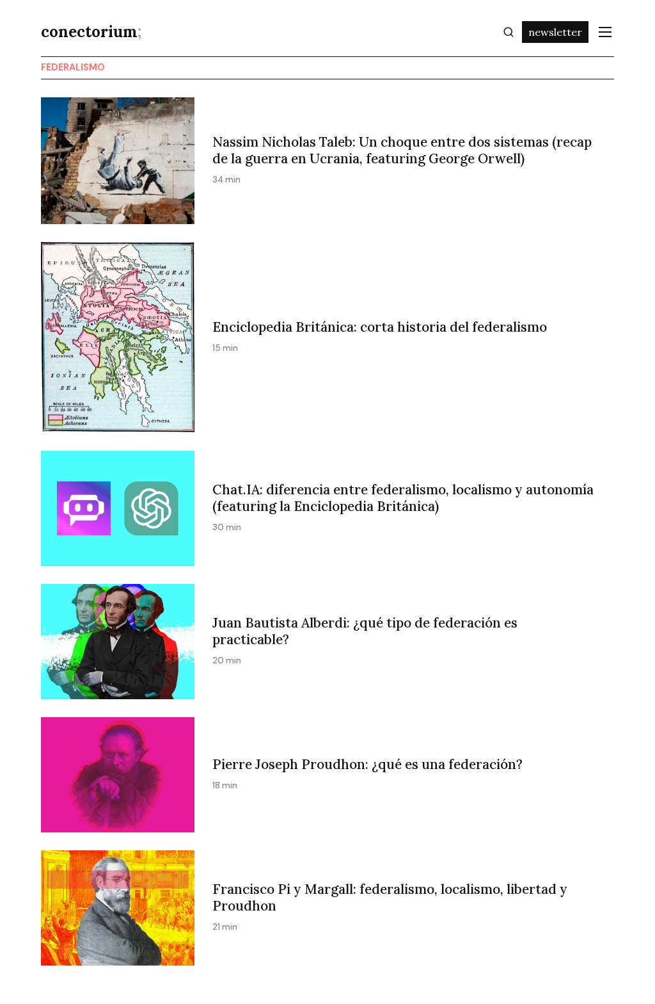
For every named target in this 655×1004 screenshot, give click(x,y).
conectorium (91, 32)
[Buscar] (508, 32)
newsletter (555, 32)
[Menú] (605, 32)
